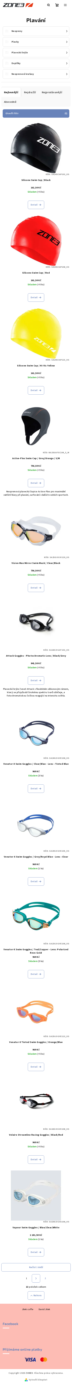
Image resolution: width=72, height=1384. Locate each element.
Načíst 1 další (36, 1267)
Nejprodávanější (52, 92)
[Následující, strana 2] (36, 1278)
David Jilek (44, 1309)
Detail (34, 205)
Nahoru (37, 1295)
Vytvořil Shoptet (38, 1379)
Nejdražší (30, 92)
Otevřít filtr (12, 113)
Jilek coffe (27, 1309)
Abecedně (10, 102)
